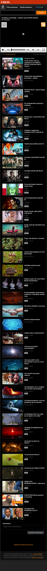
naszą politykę (37, 554)
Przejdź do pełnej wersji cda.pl (23, 544)
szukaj (41, 13)
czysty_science (10, 54)
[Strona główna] (5, 2)
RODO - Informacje (37, 557)
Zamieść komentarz (36, 533)
